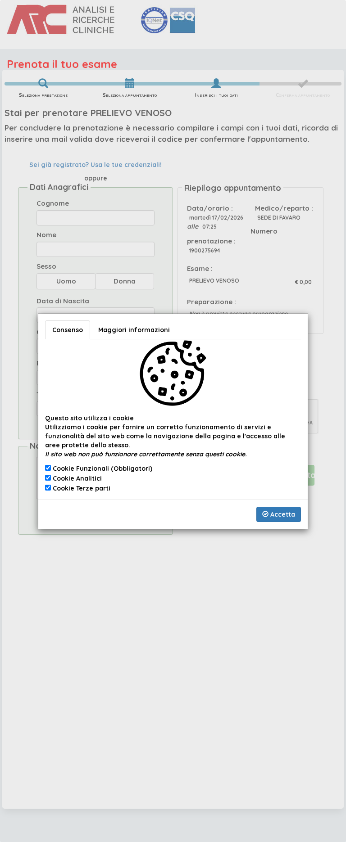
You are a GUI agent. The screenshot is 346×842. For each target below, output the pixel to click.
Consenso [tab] (67, 330)
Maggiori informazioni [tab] (134, 330)
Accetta (282, 514)
